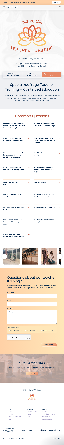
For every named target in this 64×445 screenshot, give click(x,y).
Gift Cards (12, 419)
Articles (29, 414)
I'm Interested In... (13, 327)
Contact (29, 416)
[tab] (12, 74)
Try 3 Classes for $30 (15, 416)
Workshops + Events (48, 414)
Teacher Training (32, 411)
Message (10, 308)
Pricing (11, 414)
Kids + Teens (46, 416)
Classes (44, 411)
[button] (59, 7)
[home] (10, 7)
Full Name (10, 292)
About (11, 411)
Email (9, 300)
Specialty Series (47, 419)
